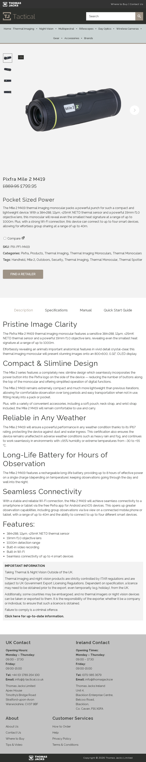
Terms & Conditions (65, 744)
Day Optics (104, 28)
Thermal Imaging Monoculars (90, 253)
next (134, 110)
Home (7, 28)
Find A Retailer (23, 274)
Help (55, 732)
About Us (12, 726)
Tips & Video (14, 744)
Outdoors (43, 260)
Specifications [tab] (56, 310)
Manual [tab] (86, 310)
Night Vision (46, 28)
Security (57, 260)
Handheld (18, 260)
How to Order (61, 726)
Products (36, 253)
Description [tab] (23, 310)
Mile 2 (31, 260)
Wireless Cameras (127, 28)
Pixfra (25, 253)
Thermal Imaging (23, 28)
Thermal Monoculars (127, 253)
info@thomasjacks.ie (99, 679)
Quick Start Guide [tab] (118, 310)
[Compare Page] (23, 238)
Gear (56, 38)
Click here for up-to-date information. (34, 616)
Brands (88, 38)
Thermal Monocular (103, 260)
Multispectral (66, 28)
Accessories (71, 38)
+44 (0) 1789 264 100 (26, 675)
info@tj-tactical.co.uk (29, 679)
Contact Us (136, 4)
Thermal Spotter (130, 260)
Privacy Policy (61, 738)
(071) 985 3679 (92, 675)
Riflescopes (86, 28)
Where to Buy (119, 4)
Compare (14, 238)
